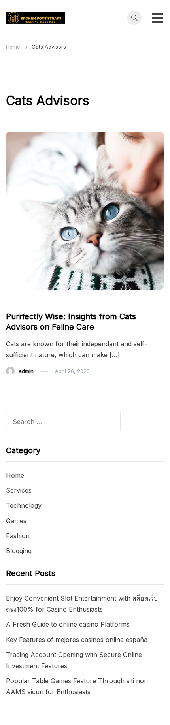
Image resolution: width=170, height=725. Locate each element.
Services (19, 490)
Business (22, 301)
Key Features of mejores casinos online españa (76, 640)
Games (16, 521)
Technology (24, 505)
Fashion (18, 536)
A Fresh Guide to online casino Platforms (68, 624)
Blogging (19, 551)
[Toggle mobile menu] (157, 17)
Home (15, 475)
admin (26, 371)
